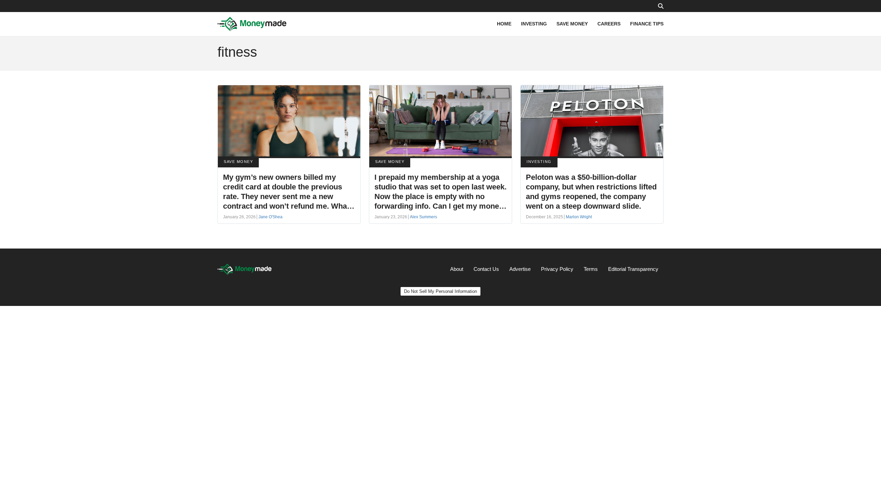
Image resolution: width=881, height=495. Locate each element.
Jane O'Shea (270, 216)
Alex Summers (423, 216)
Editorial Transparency (633, 269)
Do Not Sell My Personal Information (440, 291)
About (456, 269)
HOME (504, 23)
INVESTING (534, 23)
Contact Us (486, 269)
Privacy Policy (557, 269)
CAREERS (608, 23)
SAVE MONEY (572, 23)
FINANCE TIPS (647, 23)
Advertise (520, 269)
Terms (591, 269)
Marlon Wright (579, 216)
